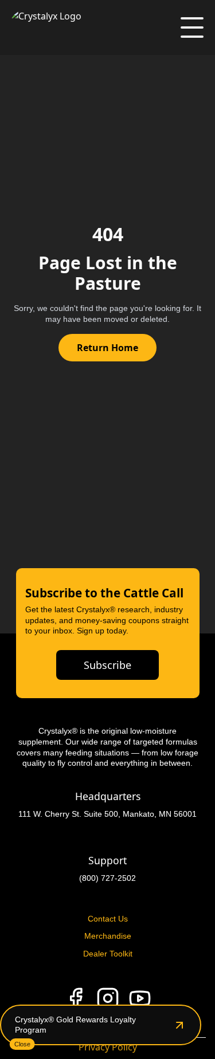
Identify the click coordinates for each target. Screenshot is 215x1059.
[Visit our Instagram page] (107, 998)
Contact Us (108, 918)
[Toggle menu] (192, 27)
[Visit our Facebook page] (75, 998)
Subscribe (107, 665)
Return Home (107, 347)
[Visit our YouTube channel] (139, 998)
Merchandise (107, 935)
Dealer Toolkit (107, 953)
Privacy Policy (108, 1047)
